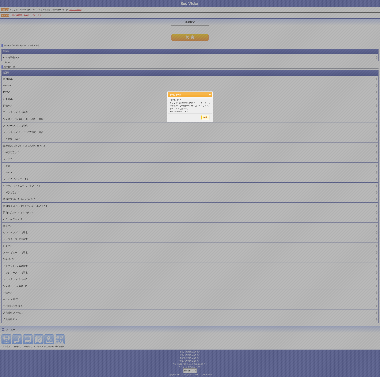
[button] (210, 94)
